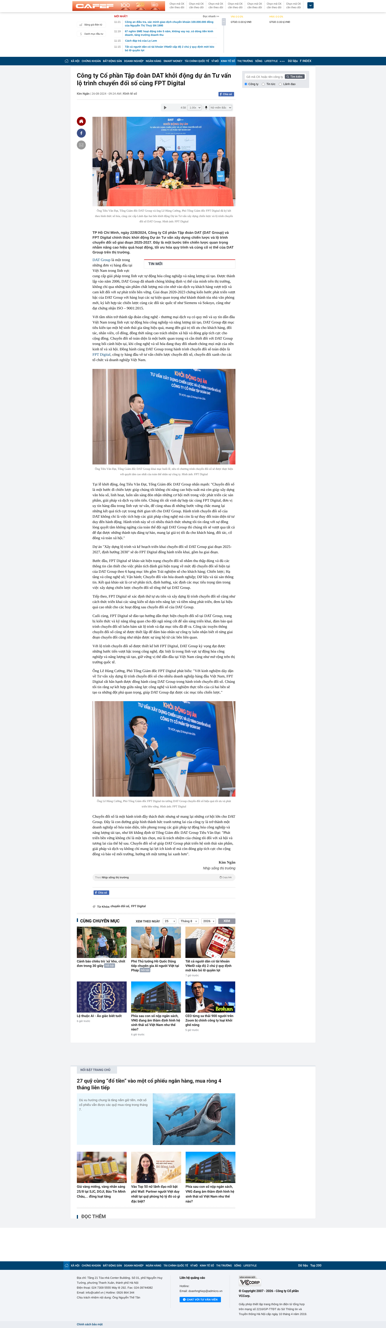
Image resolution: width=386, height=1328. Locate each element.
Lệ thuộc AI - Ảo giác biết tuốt (99, 1016)
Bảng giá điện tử (93, 24)
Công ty (253, 84)
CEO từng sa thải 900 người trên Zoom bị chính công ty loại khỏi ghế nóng (209, 1020)
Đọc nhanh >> (211, 16)
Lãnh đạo (289, 84)
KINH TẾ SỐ (228, 61)
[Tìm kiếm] (295, 76)
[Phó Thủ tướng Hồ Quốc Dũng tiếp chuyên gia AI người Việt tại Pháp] (156, 942)
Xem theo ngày (148, 921)
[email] (81, 144)
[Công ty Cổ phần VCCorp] (274, 1280)
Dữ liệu (293, 61)
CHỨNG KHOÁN (91, 61)
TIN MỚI (155, 264)
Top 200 (315, 1265)
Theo (163, 877)
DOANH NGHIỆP (134, 61)
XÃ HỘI (75, 61)
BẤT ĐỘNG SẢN (112, 61)
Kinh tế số (130, 94)
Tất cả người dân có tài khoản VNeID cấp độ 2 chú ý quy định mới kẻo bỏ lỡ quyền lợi (208, 965)
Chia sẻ (227, 94)
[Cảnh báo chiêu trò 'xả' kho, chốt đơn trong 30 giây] (102, 942)
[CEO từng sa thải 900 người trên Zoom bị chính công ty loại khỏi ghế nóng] (210, 997)
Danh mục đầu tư (93, 33)
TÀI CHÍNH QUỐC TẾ (197, 61)
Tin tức (270, 84)
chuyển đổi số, (120, 906)
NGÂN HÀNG (154, 61)
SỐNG (258, 61)
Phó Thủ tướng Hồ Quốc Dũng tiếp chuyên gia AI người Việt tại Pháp (155, 965)
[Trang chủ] (67, 61)
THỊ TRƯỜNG (245, 61)
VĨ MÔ (215, 61)
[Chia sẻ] (81, 133)
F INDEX (305, 61)
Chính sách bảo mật (90, 1324)
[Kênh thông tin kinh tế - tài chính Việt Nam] (118, 6)
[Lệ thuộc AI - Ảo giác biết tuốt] (102, 997)
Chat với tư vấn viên (202, 1299)
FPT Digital (138, 906)
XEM (227, 921)
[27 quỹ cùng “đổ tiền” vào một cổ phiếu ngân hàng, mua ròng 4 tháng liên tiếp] (194, 1119)
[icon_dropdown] (310, 5)
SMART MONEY (173, 61)
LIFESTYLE (271, 61)
